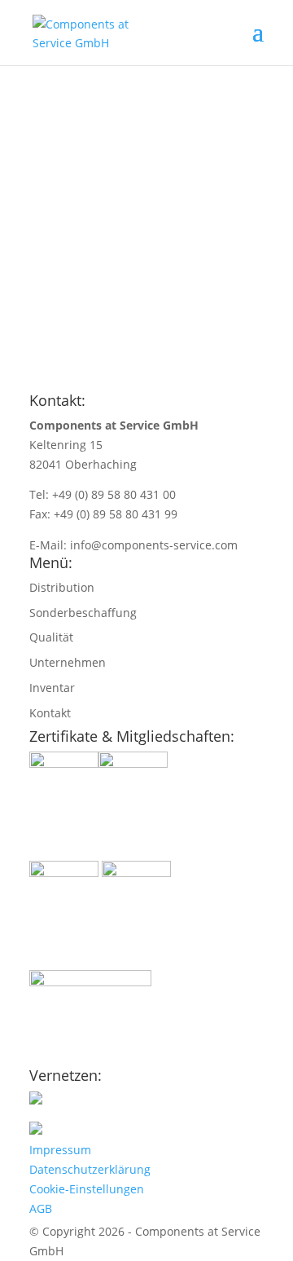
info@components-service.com (154, 545)
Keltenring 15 (66, 444)
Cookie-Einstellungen (86, 1189)
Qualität (51, 637)
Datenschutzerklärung (90, 1169)
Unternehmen (67, 662)
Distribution (61, 587)
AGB (40, 1208)
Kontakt (50, 713)
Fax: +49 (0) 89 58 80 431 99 (103, 514)
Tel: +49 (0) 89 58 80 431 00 (102, 494)
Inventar (52, 687)
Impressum (60, 1149)
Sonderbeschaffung (83, 612)
